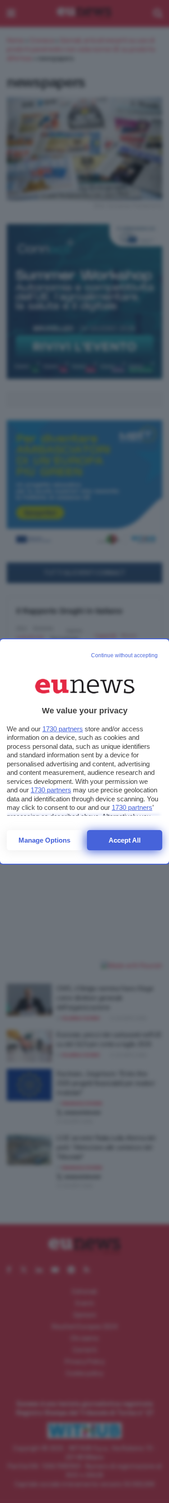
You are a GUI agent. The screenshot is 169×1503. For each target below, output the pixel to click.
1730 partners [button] (62, 729)
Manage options (44, 840)
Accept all (125, 840)
